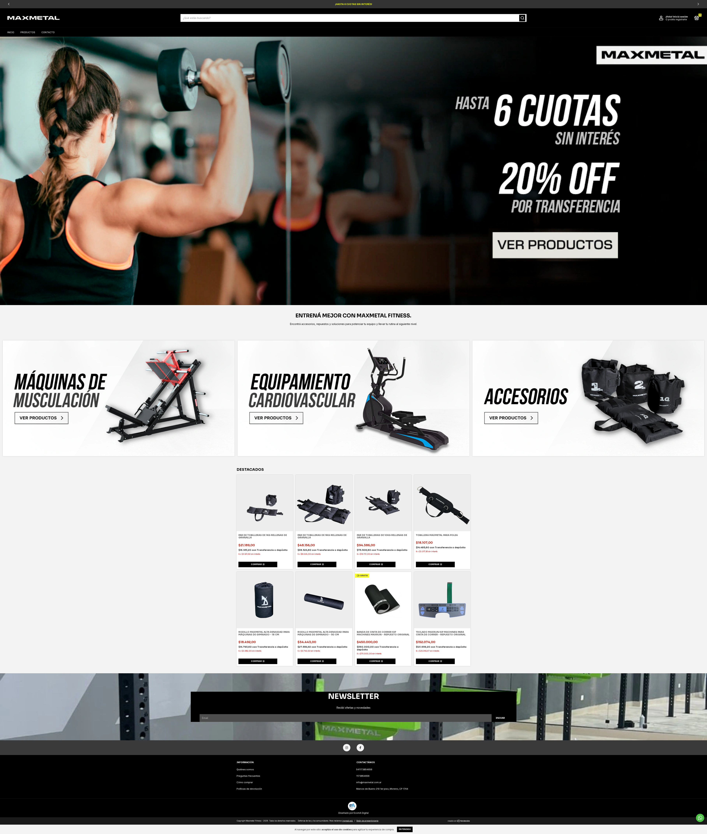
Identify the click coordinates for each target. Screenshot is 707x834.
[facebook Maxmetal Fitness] (360, 747)
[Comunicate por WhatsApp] (700, 818)
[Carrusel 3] (588, 398)
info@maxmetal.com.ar (368, 782)
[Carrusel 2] (353, 398)
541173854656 (364, 769)
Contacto (48, 32)
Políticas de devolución (249, 788)
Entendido (405, 829)
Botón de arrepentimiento (367, 821)
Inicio (10, 32)
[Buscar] (522, 18)
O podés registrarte (676, 19)
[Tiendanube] (458, 821)
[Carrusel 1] (353, 171)
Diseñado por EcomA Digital (353, 813)
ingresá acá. (347, 821)
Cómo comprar (245, 782)
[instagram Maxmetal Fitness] (346, 747)
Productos (27, 32)
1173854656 (363, 776)
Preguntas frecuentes (248, 776)
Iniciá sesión (680, 16)
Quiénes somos (245, 769)
